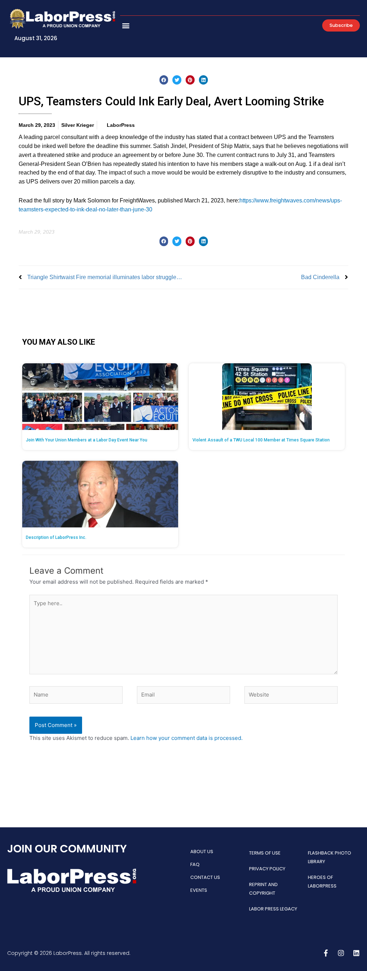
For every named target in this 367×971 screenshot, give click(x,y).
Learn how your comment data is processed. (186, 738)
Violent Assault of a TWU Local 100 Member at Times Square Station (261, 440)
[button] (126, 25)
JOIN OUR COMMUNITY (67, 848)
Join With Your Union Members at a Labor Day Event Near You (86, 440)
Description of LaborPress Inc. (56, 537)
